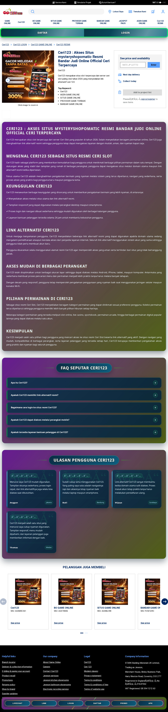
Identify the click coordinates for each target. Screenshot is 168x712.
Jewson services (51, 675)
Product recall (8, 675)
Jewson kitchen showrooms (56, 680)
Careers (46, 666)
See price (15, 623)
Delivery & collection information (17, 666)
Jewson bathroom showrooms (57, 684)
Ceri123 (21, 22)
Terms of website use (94, 689)
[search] (66, 11)
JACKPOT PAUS (123, 22)
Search (32, 11)
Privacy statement (92, 675)
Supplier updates (10, 693)
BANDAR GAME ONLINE (103, 22)
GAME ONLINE (7, 22)
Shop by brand (8, 689)
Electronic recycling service (56, 689)
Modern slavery (91, 671)
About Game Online (52, 662)
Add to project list (142, 92)
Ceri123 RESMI (160, 22)
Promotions (7, 680)
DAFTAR (42, 32)
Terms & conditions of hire (96, 684)
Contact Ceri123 (50, 671)
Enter (153, 65)
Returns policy (8, 684)
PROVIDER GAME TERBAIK (79, 22)
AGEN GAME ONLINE (142, 22)
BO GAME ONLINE (37, 22)
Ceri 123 (88, 666)
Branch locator (8, 662)
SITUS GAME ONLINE (56, 22)
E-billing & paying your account (16, 671)
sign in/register (148, 99)
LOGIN (125, 32)
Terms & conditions (93, 680)
